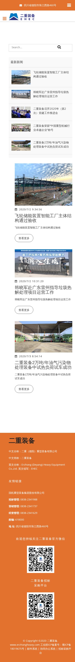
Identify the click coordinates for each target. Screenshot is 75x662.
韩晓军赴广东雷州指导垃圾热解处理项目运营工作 (43, 290)
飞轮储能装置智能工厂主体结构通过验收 (43, 218)
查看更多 (24, 238)
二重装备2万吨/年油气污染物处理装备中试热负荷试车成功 (43, 365)
